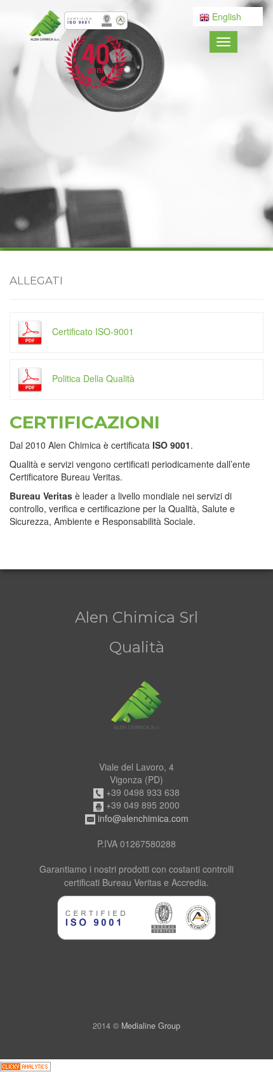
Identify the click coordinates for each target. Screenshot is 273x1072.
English (225, 16)
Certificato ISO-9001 (92, 331)
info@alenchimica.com (143, 818)
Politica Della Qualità (92, 378)
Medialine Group (150, 1025)
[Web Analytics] (25, 1065)
